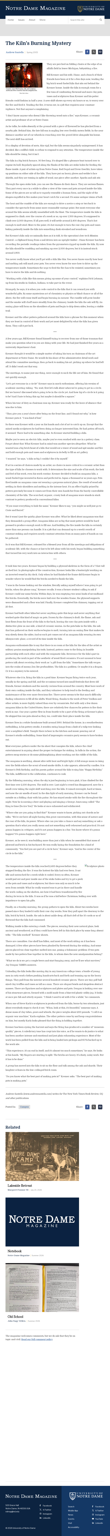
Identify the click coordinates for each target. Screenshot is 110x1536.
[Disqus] (42, 1376)
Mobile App (73, 1510)
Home (11, 20)
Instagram (47, 1514)
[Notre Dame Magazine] (31, 1496)
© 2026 (9, 1528)
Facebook (47, 1505)
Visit (70, 1523)
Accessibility (73, 1527)
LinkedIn (46, 1518)
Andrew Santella (15, 52)
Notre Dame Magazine (36, 8)
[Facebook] (87, 52)
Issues (21, 20)
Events (71, 1519)
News (70, 1515)
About (32, 20)
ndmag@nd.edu (12, 1511)
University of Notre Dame (91, 9)
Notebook (15, 1251)
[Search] (100, 19)
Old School (15, 1316)
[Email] (100, 52)
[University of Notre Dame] (86, 1496)
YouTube (99, 1519)
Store (42, 20)
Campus (24, 1107)
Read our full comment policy (36, 1339)
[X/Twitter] (94, 52)
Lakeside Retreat (20, 1185)
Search (71, 1506)
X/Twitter (46, 1510)
